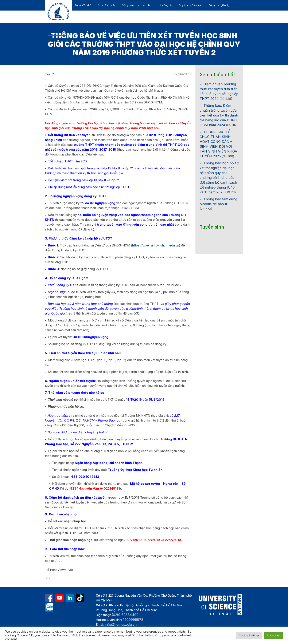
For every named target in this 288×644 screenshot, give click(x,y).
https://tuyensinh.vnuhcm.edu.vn (155, 245)
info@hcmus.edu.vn (121, 624)
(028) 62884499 (125, 615)
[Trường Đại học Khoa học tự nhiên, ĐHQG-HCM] (59, 598)
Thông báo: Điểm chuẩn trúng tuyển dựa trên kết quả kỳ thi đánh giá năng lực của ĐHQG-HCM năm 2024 (219, 115)
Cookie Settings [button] (249, 635)
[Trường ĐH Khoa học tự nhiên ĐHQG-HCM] (49, 598)
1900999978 (133, 619)
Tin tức (50, 74)
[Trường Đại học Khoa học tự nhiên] (70, 598)
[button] (223, 29)
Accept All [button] (273, 635)
